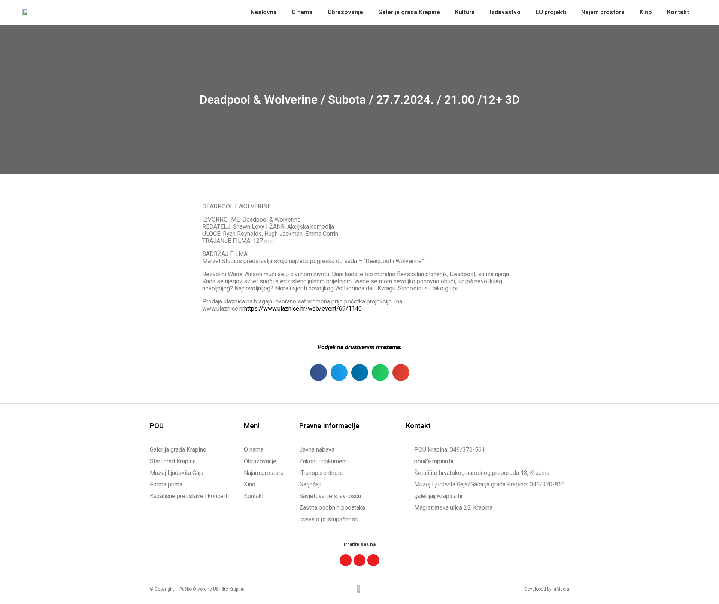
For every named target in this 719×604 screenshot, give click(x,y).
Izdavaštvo (505, 12)
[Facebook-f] (346, 560)
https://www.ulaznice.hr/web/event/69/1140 (303, 308)
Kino (646, 12)
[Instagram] (359, 560)
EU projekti (551, 12)
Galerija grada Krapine (409, 12)
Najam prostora (603, 12)
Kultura (465, 12)
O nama (302, 12)
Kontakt (678, 12)
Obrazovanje (345, 12)
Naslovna (264, 12)
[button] (318, 372)
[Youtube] (373, 560)
